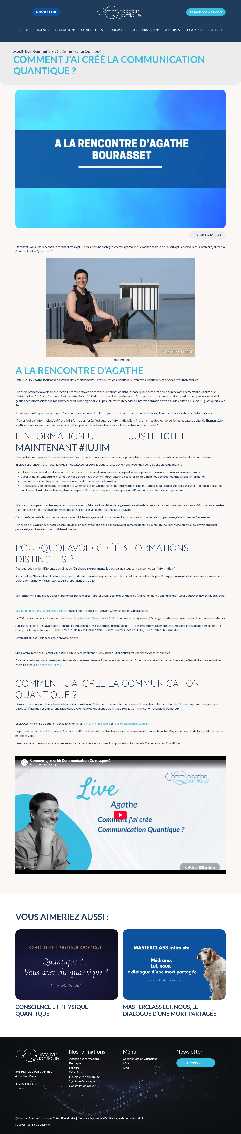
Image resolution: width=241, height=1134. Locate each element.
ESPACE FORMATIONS (206, 12)
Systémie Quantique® (93, 618)
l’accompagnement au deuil (131, 723)
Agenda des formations (84, 1058)
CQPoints (184, 704)
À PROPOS (172, 29)
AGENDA (43, 29)
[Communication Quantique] (119, 11)
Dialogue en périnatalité (84, 1076)
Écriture (74, 1067)
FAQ (126, 1063)
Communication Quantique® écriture (43, 610)
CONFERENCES (92, 29)
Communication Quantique (140, 1058)
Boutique (75, 1063)
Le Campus (193, 29)
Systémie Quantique (82, 1081)
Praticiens (150, 29)
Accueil (24, 29)
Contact (215, 29)
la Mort (88, 723)
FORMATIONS (65, 29)
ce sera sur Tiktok (49, 665)
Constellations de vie (82, 1085)
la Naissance (102, 723)
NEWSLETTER (46, 12)
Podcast (115, 29)
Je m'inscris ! (196, 1063)
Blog (132, 29)
